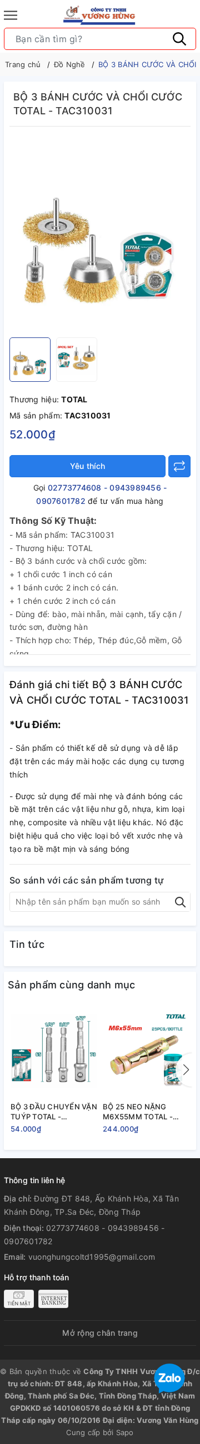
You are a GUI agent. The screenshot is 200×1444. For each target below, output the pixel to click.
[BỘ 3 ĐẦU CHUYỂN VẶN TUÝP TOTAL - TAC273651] (54, 1051)
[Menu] (10, 15)
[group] (100, 234)
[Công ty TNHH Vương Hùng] (100, 15)
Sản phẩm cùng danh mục (72, 985)
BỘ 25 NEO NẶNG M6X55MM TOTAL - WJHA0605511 (138, 1112)
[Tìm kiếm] (179, 39)
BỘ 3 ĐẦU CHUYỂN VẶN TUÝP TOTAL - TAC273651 (54, 1112)
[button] (184, 1070)
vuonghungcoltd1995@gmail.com (91, 1256)
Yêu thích (87, 466)
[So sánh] (179, 466)
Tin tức (26, 944)
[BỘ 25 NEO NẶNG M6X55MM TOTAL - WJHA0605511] (146, 1051)
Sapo (125, 1432)
